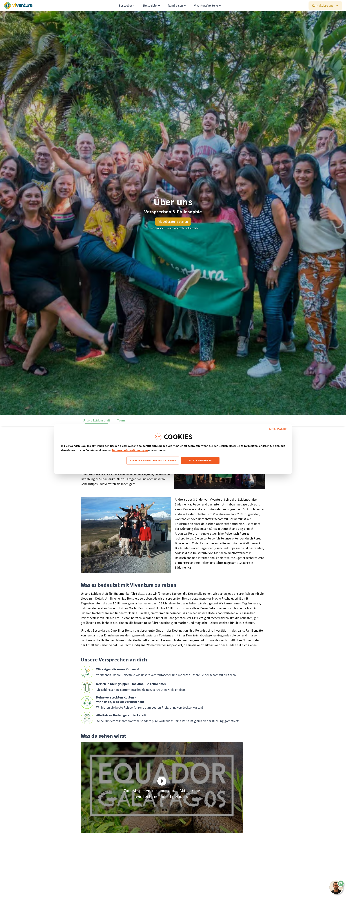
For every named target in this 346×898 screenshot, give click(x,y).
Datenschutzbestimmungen (130, 450)
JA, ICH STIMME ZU (200, 460)
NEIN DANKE (278, 429)
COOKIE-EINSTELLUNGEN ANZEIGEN (153, 460)
